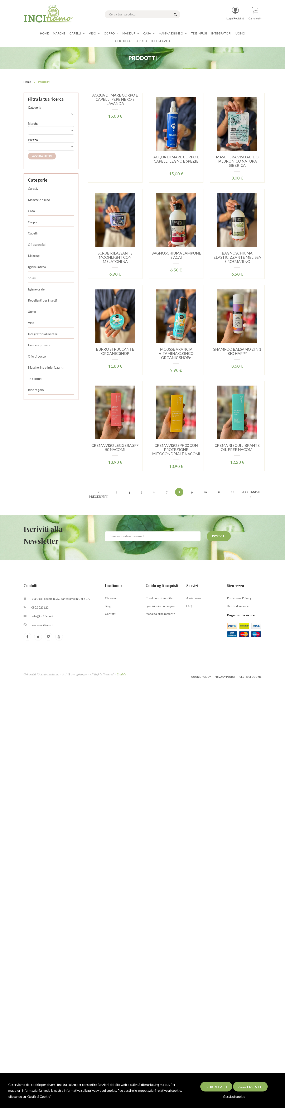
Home (44, 33)
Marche (59, 33)
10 (205, 492)
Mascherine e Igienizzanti (45, 367)
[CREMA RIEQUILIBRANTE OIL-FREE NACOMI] (237, 412)
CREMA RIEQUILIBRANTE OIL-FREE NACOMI (237, 447)
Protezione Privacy (239, 598)
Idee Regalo (160, 41)
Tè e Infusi (199, 33)
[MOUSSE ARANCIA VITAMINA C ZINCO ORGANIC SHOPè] (176, 316)
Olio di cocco (37, 356)
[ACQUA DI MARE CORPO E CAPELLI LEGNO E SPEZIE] (176, 123)
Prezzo (33, 140)
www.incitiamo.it (43, 625)
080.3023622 (40, 607)
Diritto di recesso (238, 606)
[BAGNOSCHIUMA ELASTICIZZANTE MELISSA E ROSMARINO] (237, 220)
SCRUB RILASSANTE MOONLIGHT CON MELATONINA (115, 257)
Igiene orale (36, 289)
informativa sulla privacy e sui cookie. (90, 1090)
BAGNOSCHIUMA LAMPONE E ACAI (176, 255)
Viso (93, 33)
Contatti (110, 613)
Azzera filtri (42, 156)
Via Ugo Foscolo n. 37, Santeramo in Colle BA (61, 598)
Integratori (221, 33)
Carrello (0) (254, 18)
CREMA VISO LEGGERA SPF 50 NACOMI (115, 447)
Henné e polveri (39, 345)
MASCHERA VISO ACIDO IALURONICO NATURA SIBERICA (237, 161)
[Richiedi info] (127, 129)
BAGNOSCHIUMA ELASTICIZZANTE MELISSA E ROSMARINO (237, 257)
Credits (121, 674)
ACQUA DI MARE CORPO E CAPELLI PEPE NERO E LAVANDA (115, 99)
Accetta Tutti (250, 1086)
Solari (32, 278)
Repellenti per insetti (42, 300)
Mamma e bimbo (171, 33)
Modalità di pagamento (160, 613)
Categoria (34, 107)
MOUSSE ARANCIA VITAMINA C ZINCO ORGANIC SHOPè (176, 353)
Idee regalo (36, 390)
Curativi (33, 188)
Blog (108, 606)
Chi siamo (111, 598)
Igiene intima (37, 267)
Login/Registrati (235, 18)
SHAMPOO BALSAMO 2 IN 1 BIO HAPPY (237, 351)
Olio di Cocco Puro (131, 41)
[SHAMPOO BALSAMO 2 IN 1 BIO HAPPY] (237, 316)
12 (232, 492)
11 (219, 492)
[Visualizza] (102, 129)
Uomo (240, 33)
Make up (34, 255)
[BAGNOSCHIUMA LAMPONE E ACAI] (176, 220)
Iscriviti (218, 536)
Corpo (109, 33)
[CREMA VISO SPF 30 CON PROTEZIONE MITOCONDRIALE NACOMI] (176, 412)
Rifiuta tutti (216, 1086)
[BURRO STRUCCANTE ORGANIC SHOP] (115, 316)
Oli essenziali (37, 244)
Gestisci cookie (234, 1096)
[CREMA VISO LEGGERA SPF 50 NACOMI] (115, 412)
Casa (147, 33)
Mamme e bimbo (39, 200)
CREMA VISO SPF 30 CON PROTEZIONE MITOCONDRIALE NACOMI (176, 449)
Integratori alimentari (43, 334)
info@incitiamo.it (42, 616)
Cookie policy (201, 676)
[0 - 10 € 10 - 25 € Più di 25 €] (51, 146)
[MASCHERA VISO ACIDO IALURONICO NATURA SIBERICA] (237, 123)
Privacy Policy (225, 676)
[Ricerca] (175, 14)
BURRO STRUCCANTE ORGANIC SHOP (115, 351)
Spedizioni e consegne (160, 606)
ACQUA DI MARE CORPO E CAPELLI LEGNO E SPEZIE (176, 159)
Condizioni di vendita (159, 598)
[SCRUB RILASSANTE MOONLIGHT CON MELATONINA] (115, 220)
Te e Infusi (35, 379)
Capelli (75, 33)
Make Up (129, 33)
